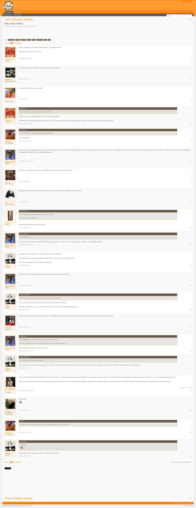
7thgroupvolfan (10, 162)
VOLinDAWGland (10, 389)
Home (185, 503)
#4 (191, 123)
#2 (191, 78)
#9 (191, 227)
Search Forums (8, 14)
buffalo (18, 39)
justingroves (27, 26)
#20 (191, 456)
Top (189, 503)
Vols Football (15, 26)
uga (46, 39)
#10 (191, 244)
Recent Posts (17, 14)
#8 (191, 201)
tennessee (39, 39)
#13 (191, 309)
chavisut (21, 410)
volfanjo (7, 266)
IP (19, 99)
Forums (9, 12)
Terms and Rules (189, 505)
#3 (191, 99)
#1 (191, 58)
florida (29, 39)
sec (34, 39)
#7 (191, 181)
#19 (191, 432)
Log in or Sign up (186, 1)
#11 (191, 265)
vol (49, 39)
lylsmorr (21, 181)
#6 (191, 161)
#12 (191, 285)
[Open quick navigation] (190, 19)
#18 (191, 410)
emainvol (21, 327)
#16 (191, 368)
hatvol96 (8, 79)
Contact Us (177, 503)
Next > (20, 43)
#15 (191, 350)
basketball (11, 39)
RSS (192, 503)
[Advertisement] (41, 32)
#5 (191, 141)
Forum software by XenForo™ (17, 505)
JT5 (20, 201)
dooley (23, 39)
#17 (191, 390)
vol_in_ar (8, 223)
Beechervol (21, 141)
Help (182, 503)
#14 (191, 327)
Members (17, 12)
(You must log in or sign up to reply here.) (181, 462)
